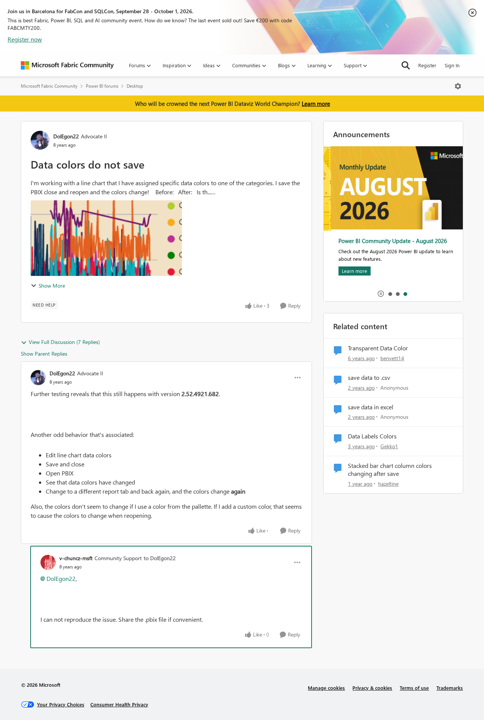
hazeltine (388, 483)
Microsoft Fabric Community (49, 86)
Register (427, 65)
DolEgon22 (66, 136)
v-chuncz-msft (76, 558)
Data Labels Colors (372, 436)
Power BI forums (102, 86)
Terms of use (414, 687)
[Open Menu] (458, 86)
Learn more (316, 103)
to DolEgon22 (160, 558)
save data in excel (370, 407)
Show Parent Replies (44, 353)
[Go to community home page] (67, 65)
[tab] (390, 293)
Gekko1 (389, 446)
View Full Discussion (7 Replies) (64, 341)
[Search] (405, 65)
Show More (52, 285)
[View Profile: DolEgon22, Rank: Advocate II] (40, 140)
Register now (25, 39)
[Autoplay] (381, 293)
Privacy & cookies (372, 687)
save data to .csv (369, 377)
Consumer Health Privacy (119, 704)
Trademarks (449, 687)
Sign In (452, 65)
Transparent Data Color (378, 348)
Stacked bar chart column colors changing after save (390, 469)
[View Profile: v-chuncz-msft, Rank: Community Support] (48, 562)
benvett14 (392, 358)
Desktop (135, 86)
